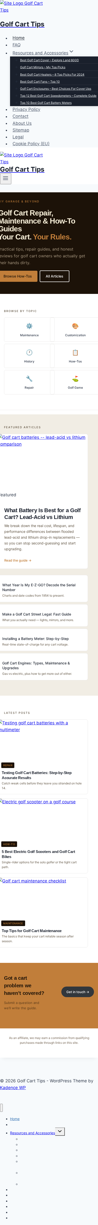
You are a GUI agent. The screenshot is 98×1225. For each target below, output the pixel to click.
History (29, 361)
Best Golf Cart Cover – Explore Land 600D (49, 60)
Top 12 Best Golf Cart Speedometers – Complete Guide (58, 96)
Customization (75, 335)
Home (19, 38)
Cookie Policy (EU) (31, 143)
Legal (18, 136)
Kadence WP (13, 1087)
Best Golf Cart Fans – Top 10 (40, 81)
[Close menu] (1, 1108)
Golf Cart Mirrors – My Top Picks (42, 67)
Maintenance (29, 335)
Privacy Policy (26, 109)
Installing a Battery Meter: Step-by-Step (35, 638)
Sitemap (21, 130)
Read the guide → (17, 560)
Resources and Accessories (32, 1133)
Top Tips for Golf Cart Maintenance (32, 931)
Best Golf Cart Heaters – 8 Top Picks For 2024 (52, 74)
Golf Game (75, 387)
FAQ (17, 44)
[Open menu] (5, 178)
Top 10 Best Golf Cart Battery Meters (46, 103)
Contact (20, 116)
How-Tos (75, 361)
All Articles (54, 276)
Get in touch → (77, 992)
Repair (29, 387)
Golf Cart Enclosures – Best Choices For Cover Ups (55, 88)
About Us (22, 123)
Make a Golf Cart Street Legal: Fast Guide (36, 614)
